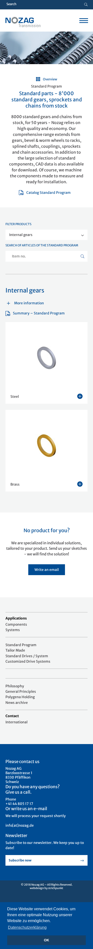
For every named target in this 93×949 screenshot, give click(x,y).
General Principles (20, 691)
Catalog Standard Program (48, 192)
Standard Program (20, 645)
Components (16, 624)
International (16, 722)
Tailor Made (15, 650)
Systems (12, 630)
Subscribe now (20, 860)
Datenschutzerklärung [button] (27, 927)
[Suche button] (86, 4)
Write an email (46, 569)
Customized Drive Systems (27, 661)
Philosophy (14, 686)
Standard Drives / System (26, 656)
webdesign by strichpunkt (46, 888)
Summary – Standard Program (39, 313)
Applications (16, 618)
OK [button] (46, 940)
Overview (50, 79)
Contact (12, 716)
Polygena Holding (20, 697)
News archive (16, 702)
